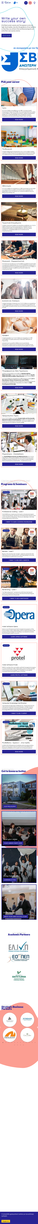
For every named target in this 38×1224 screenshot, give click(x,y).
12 (35, 1043)
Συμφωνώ (5, 1221)
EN (30, 3)
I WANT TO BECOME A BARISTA (19, 560)
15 (20, 1045)
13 (15, 1045)
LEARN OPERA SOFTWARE (19, 637)
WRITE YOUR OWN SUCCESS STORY (15, 916)
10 (29, 1043)
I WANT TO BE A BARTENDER (19, 598)
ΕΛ (26, 3)
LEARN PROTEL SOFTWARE (19, 675)
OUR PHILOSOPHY (10, 806)
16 (23, 1045)
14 (18, 1045)
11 (32, 1043)
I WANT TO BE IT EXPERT (19, 713)
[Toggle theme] (34, 3)
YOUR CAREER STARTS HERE (13, 843)
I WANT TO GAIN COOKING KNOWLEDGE (19, 522)
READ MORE (7, 35)
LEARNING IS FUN (10, 880)
